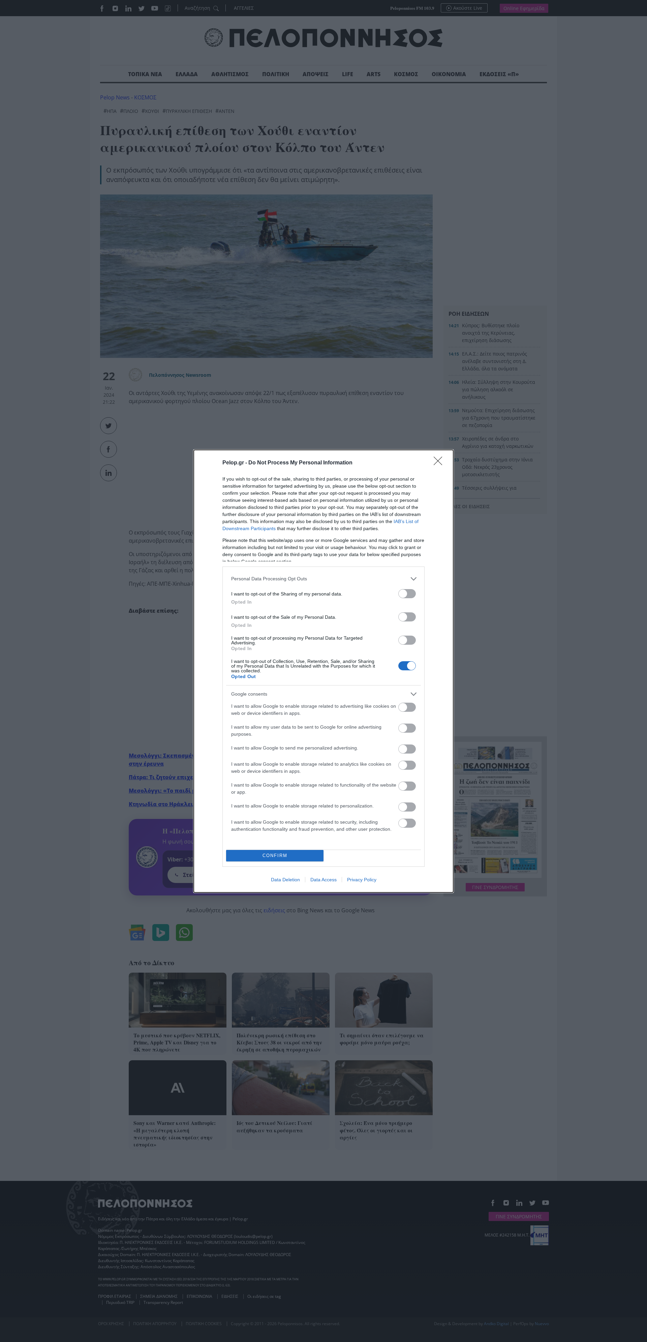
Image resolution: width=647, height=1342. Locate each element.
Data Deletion (285, 879)
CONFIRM (275, 855)
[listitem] (323, 578)
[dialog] (323, 671)
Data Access (323, 879)
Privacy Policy (361, 879)
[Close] (440, 463)
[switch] (407, 593)
